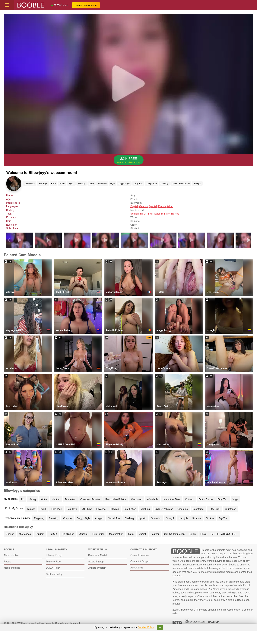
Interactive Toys (171, 499)
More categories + (224, 534)
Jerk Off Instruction (174, 534)
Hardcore (102, 183)
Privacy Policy (54, 555)
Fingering (39, 518)
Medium (56, 499)
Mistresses (25, 534)
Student (40, 534)
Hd (22, 499)
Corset (142, 534)
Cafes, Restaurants (181, 183)
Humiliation (98, 534)
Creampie (182, 509)
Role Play (56, 509)
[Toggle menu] (7, 5)
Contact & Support (140, 561)
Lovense (101, 509)
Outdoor (189, 499)
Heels (203, 534)
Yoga (235, 499)
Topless (31, 509)
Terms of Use (53, 561)
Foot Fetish (130, 509)
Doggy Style (124, 183)
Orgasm (83, 534)
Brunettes (70, 499)
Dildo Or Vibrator (163, 509)
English (134, 206)
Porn (53, 183)
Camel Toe (114, 518)
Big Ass (174, 213)
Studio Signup (95, 561)
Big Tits (165, 213)
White (44, 499)
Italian (170, 206)
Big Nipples (154, 213)
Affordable (152, 499)
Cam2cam (136, 499)
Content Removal (139, 555)
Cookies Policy (54, 574)
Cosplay (67, 518)
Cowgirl (170, 518)
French (162, 206)
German (143, 206)
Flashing (129, 518)
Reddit (7, 561)
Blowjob (197, 183)
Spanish (153, 206)
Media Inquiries (12, 567)
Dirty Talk (138, 183)
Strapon (196, 518)
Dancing (164, 183)
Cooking (145, 509)
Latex (91, 183)
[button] (248, 240)
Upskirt (142, 518)
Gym (112, 183)
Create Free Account (86, 5)
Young (32, 499)
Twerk (43, 509)
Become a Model (97, 555)
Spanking (156, 518)
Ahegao (99, 518)
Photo (62, 183)
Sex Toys (43, 183)
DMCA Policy (53, 567)
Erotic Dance (205, 499)
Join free (127, 160)
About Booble (11, 555)
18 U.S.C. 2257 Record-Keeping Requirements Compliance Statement (42, 623)
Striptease (230, 509)
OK (159, 627)
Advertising (136, 567)
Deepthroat (152, 183)
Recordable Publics (115, 499)
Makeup (81, 183)
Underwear (30, 183)
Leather (155, 534)
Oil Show (87, 509)
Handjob (183, 518)
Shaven (134, 213)
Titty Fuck (214, 509)
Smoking (53, 518)
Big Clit (143, 213)
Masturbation (116, 534)
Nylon (71, 183)
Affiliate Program (97, 567)
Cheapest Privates (90, 499)
